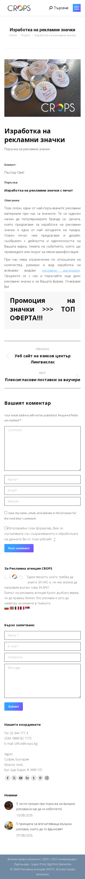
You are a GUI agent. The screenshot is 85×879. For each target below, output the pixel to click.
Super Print (38, 864)
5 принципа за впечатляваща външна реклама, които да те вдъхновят (43, 826)
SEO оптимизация (63, 859)
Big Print (52, 864)
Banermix (65, 864)
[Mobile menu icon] (77, 8)
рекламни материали (61, 270)
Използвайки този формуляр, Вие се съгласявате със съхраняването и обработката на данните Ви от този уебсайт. (41, 533)
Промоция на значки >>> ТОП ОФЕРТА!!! (42, 309)
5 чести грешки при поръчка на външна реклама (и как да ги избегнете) (45, 806)
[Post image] (8, 805)
